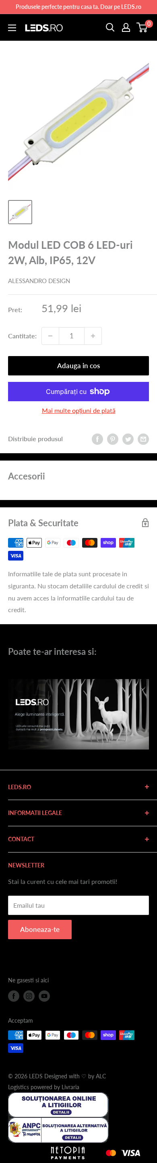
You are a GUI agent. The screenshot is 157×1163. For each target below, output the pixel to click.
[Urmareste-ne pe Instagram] (29, 996)
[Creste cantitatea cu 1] (93, 335)
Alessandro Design (39, 280)
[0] (142, 27)
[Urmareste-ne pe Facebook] (13, 996)
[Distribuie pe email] (143, 438)
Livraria (70, 1087)
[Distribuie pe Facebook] (97, 438)
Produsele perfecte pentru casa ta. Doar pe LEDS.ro (78, 6)
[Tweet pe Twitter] (128, 438)
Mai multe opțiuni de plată (79, 410)
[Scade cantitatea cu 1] (50, 335)
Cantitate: (22, 336)
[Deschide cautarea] (110, 27)
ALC (101, 1076)
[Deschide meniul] (12, 28)
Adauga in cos (78, 365)
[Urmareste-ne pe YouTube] (44, 996)
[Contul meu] (126, 27)
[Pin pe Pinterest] (112, 438)
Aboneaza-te (40, 929)
